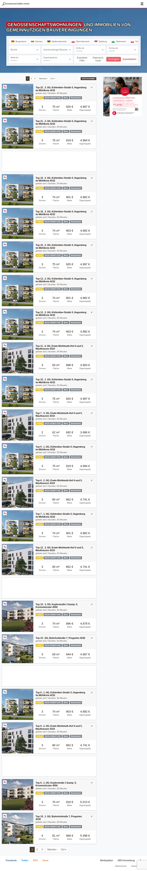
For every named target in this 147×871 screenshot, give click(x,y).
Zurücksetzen (129, 59)
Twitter (24, 860)
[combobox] (24, 50)
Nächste (43, 78)
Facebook (11, 860)
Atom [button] (45, 860)
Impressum (136, 866)
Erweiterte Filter (82, 59)
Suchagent (113, 59)
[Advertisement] (49, 161)
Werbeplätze (106, 860)
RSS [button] (35, 860)
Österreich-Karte (98, 59)
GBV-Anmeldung (126, 860)
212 (52, 78)
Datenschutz (120, 866)
